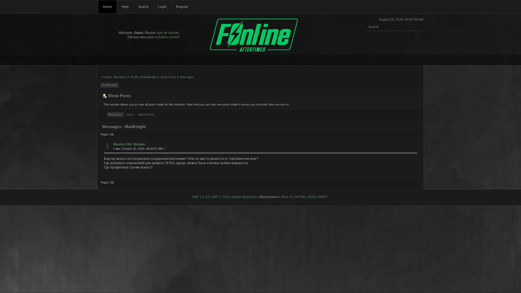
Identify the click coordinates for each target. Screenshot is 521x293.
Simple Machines (244, 197)
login (159, 33)
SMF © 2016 (220, 197)
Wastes (119, 144)
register (173, 33)
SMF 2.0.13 (200, 197)
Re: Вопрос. (136, 144)
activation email (166, 37)
